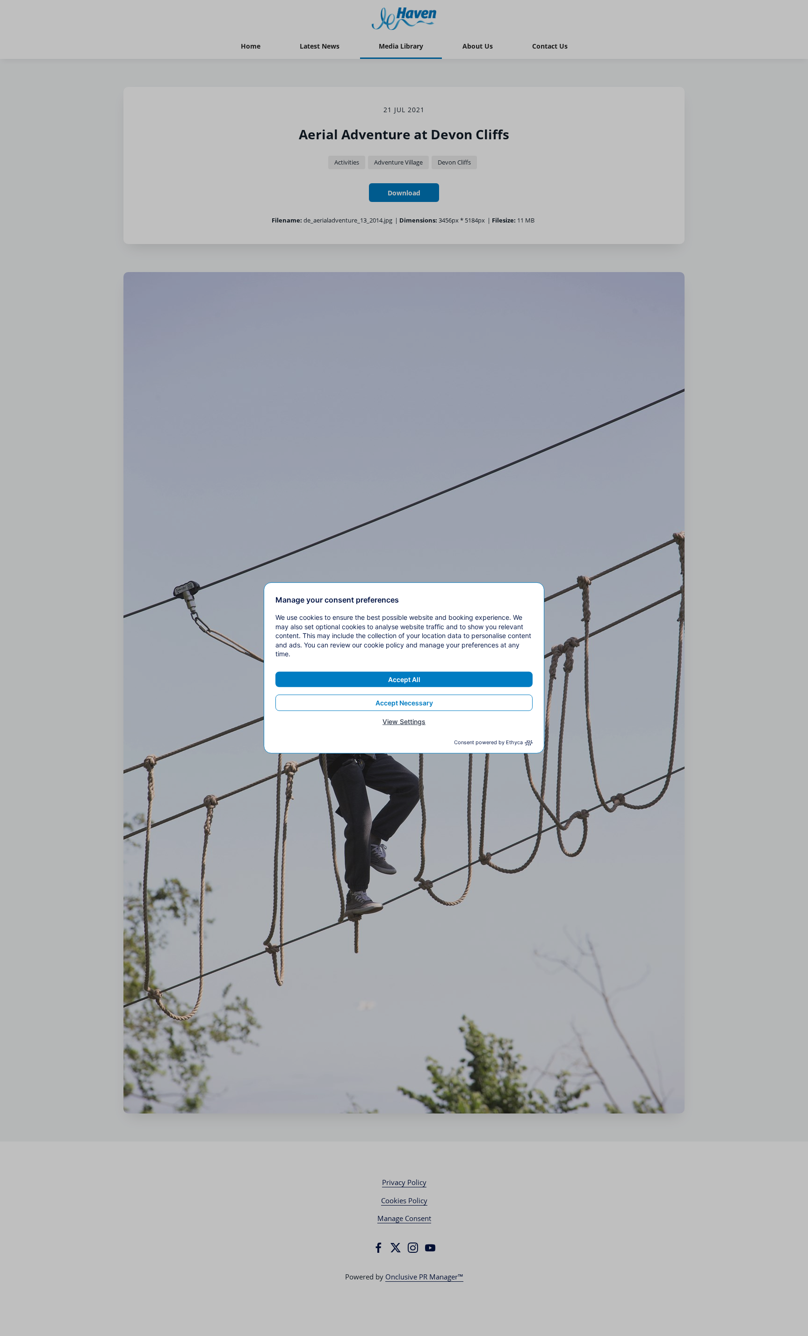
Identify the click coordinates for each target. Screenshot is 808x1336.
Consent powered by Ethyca (488, 742)
